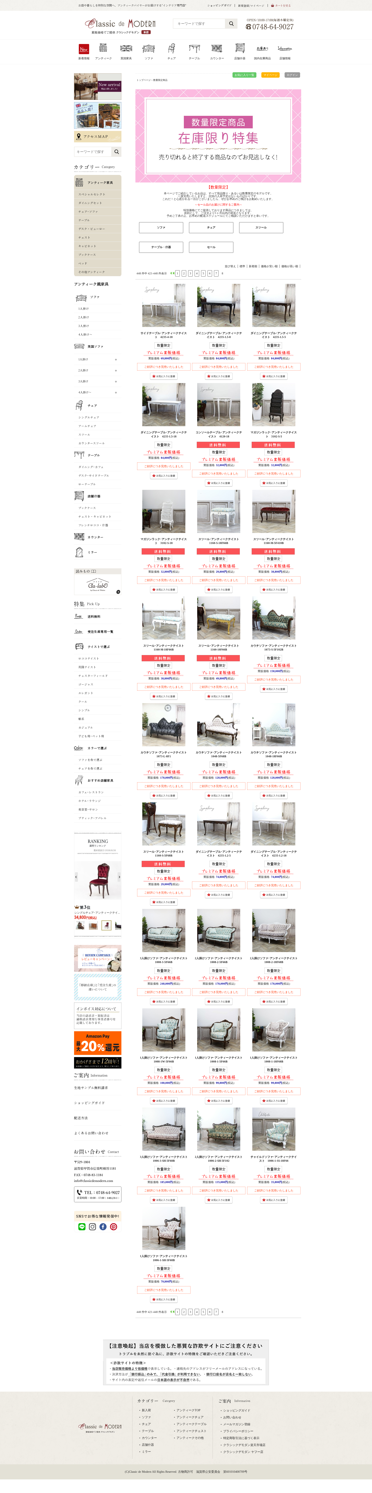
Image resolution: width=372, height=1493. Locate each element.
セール (211, 247)
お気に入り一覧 (244, 75)
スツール (261, 227)
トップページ (143, 80)
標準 (242, 266)
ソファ (161, 227)
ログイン (292, 75)
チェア (211, 227)
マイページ (270, 75)
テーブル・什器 (161, 247)
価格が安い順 (269, 266)
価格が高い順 (289, 266)
